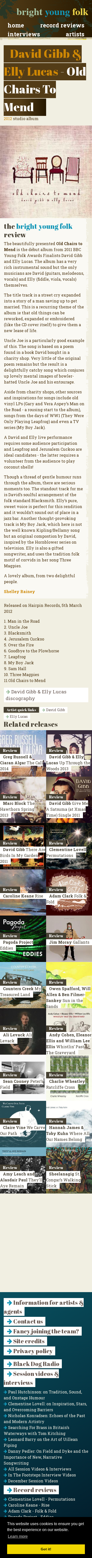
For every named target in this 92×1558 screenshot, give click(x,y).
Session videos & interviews (31, 1378)
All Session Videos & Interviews (39, 1469)
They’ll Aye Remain (21, 1179)
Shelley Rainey (19, 591)
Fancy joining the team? (45, 1331)
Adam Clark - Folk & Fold (31, 1511)
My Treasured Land (20, 991)
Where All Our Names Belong (68, 1133)
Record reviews (62, 25)
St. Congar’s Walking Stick (63, 1179)
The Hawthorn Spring (17, 809)
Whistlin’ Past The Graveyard (69, 1043)
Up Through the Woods (68, 762)
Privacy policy (32, 1351)
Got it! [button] (46, 1549)
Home (16, 25)
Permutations (66, 852)
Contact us (27, 1321)
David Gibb (55, 709)
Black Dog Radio (35, 1364)
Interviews (24, 34)
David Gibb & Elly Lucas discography (36, 694)
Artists (75, 34)
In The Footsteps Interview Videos (41, 1474)
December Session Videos (32, 1480)
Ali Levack (16, 1037)
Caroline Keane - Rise (28, 1505)
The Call (21, 762)
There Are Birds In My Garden (22, 855)
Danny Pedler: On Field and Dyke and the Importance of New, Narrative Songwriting (46, 1457)
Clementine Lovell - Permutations (41, 1499)
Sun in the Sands (68, 997)
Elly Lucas (18, 716)
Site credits (28, 1341)
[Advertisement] (46, 1245)
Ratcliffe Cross (65, 1084)
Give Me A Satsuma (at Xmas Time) (67, 809)
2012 (8, 118)
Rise (23, 895)
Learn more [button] (18, 1536)
